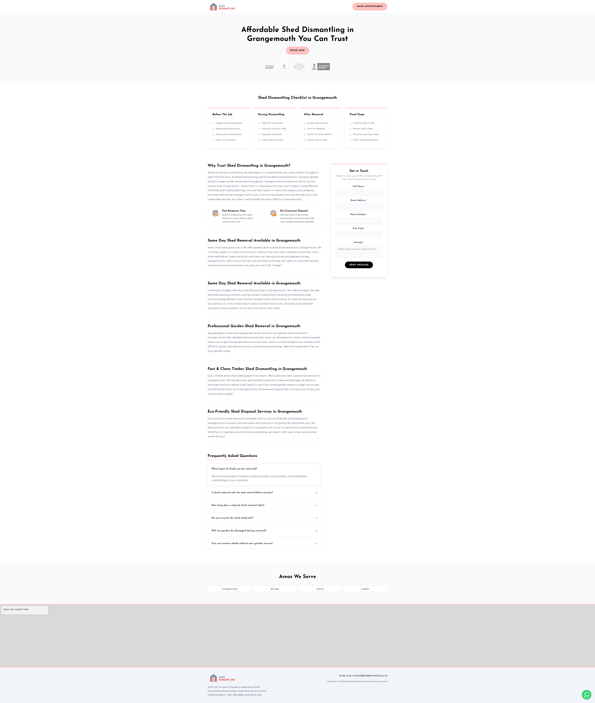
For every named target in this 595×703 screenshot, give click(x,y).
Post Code (359, 228)
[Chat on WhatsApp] (586, 694)
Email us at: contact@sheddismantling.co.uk (363, 675)
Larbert (365, 588)
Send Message (359, 265)
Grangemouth (229, 588)
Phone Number (359, 214)
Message (359, 242)
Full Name (359, 186)
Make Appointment (370, 6)
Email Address (359, 200)
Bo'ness (275, 588)
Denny (320, 588)
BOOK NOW (297, 50)
